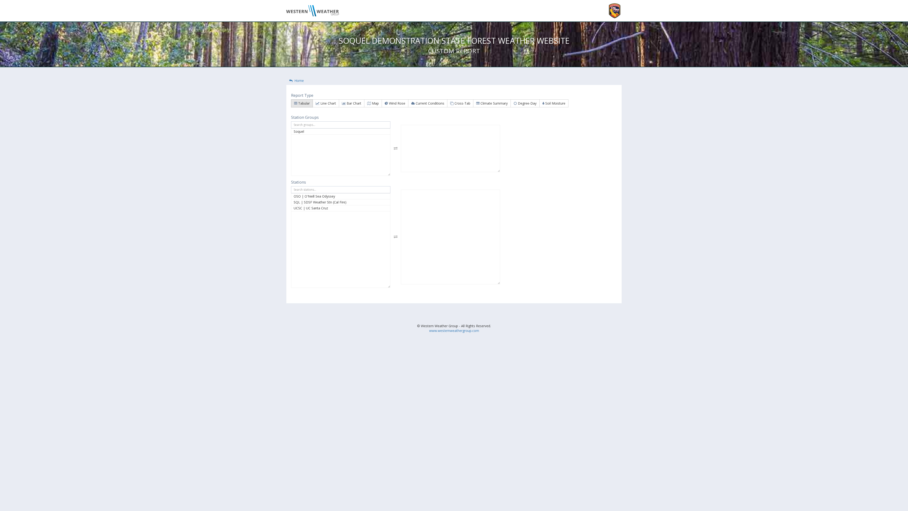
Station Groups (305, 117)
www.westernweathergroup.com (454, 330)
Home (298, 80)
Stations (298, 182)
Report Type (302, 95)
